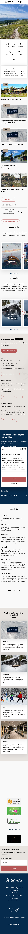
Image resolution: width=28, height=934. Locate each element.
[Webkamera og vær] (20, 2)
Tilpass (13, 483)
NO (25, 2)
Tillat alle (14, 478)
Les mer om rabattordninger (10, 397)
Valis (18, 924)
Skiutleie (14, 46)
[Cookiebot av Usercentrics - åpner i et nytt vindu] (20, 449)
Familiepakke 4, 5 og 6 (9, 495)
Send (14, 868)
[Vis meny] (1, 2)
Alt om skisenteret (8, 350)
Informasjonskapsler (9, 917)
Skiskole (20, 46)
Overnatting (19, 54)
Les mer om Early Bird (9, 374)
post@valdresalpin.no (14, 900)
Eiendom (14, 62)
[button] (24, 256)
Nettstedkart (17, 919)
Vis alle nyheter (7, 199)
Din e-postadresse (6, 858)
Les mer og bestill (8, 419)
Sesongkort (5, 491)
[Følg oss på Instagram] (17, 910)
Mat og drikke (9, 54)
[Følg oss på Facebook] (11, 910)
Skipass (7, 46)
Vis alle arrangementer (9, 221)
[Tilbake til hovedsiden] (9, 2)
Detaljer (21, 474)
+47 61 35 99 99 (14, 898)
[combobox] (26, 2)
